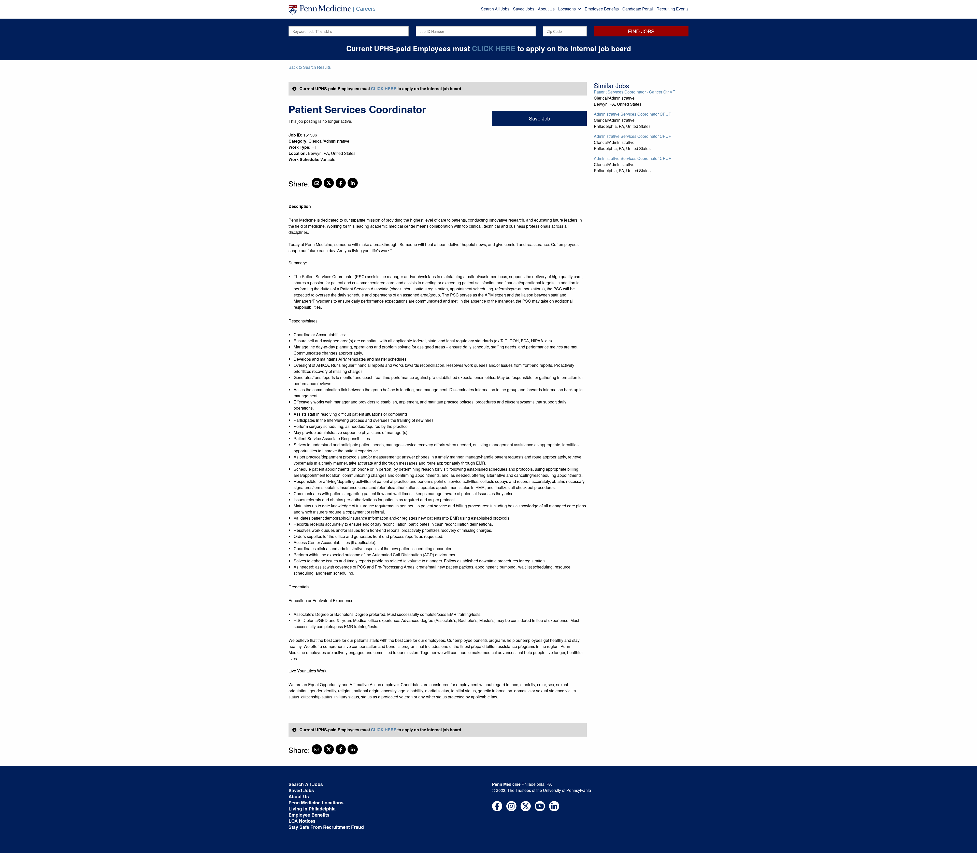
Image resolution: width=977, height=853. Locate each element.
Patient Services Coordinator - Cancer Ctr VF (634, 92)
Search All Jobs (495, 9)
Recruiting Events (672, 9)
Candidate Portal (637, 9)
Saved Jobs (523, 9)
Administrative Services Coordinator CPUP (632, 114)
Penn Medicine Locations (316, 802)
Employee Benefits (602, 9)
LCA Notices (302, 821)
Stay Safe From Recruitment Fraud (326, 827)
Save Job (539, 118)
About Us (546, 9)
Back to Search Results (310, 67)
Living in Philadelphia (312, 808)
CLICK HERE (493, 48)
